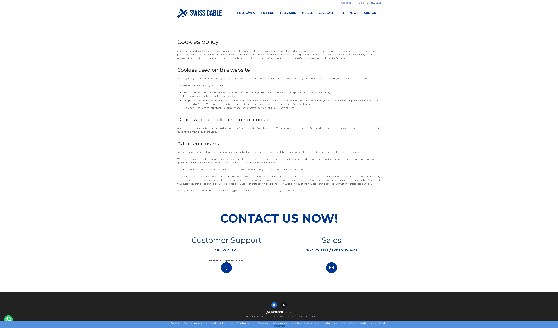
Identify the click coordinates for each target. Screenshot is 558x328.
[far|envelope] (331, 267)
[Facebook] (274, 305)
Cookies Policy (285, 316)
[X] (284, 305)
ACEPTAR (279, 326)
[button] (8, 319)
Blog (361, 2)
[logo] (199, 13)
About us (346, 2)
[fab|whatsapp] (226, 267)
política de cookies (346, 323)
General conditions (305, 316)
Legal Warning (251, 316)
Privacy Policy (268, 316)
